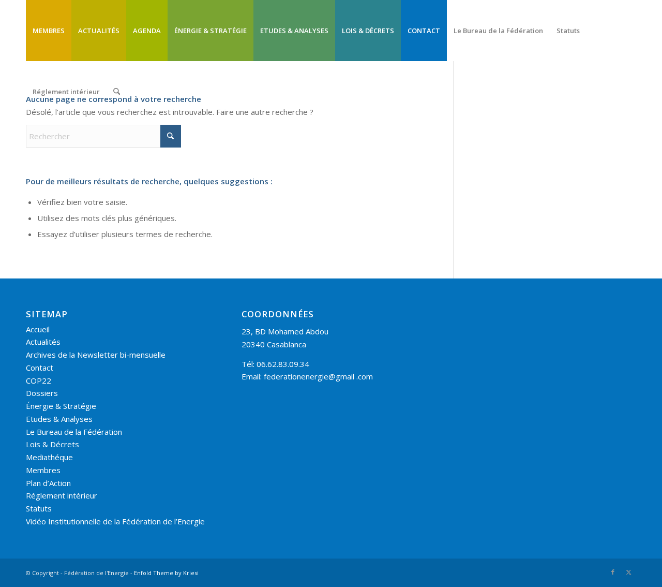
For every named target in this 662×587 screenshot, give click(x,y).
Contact (39, 367)
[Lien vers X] (628, 572)
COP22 (38, 380)
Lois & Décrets (52, 444)
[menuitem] (48, 30)
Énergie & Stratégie (61, 406)
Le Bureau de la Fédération (74, 432)
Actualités (43, 341)
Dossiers (42, 393)
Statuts (39, 508)
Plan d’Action (48, 483)
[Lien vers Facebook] (613, 572)
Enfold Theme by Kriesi (166, 573)
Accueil (38, 329)
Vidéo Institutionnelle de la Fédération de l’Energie (115, 521)
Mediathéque (49, 457)
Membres (43, 470)
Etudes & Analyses (59, 419)
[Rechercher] (117, 91)
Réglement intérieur (61, 495)
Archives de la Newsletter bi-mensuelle (96, 354)
